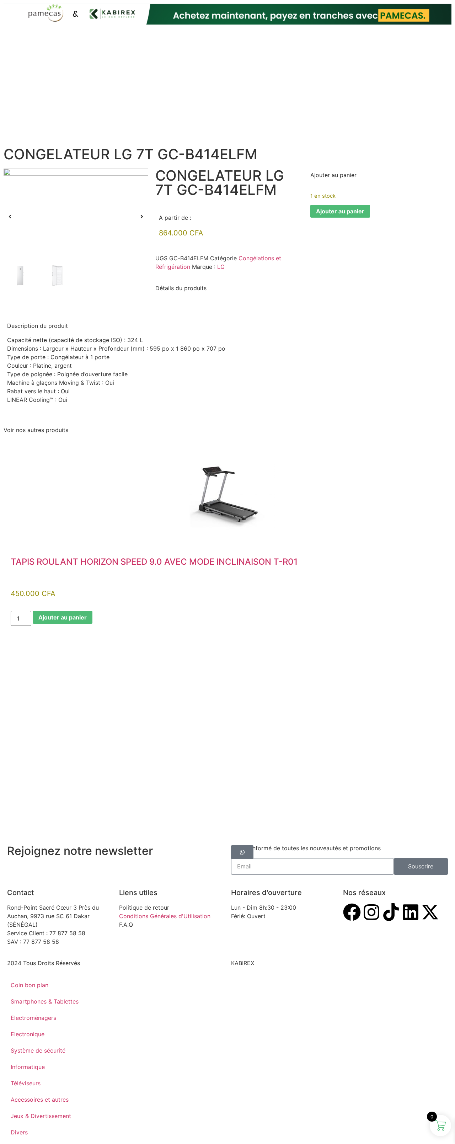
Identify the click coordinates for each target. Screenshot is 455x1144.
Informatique (28, 1066)
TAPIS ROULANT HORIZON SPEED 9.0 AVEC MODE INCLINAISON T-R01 (154, 562)
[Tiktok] (391, 912)
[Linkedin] (410, 912)
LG (221, 266)
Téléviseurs (26, 1083)
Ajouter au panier (340, 211)
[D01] (76, 217)
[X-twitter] (430, 912)
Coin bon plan (29, 985)
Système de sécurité (38, 1050)
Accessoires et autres (40, 1099)
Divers (19, 1132)
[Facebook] (352, 912)
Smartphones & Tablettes (45, 1001)
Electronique (27, 1034)
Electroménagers (33, 1017)
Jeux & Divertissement (41, 1115)
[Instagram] (371, 912)
